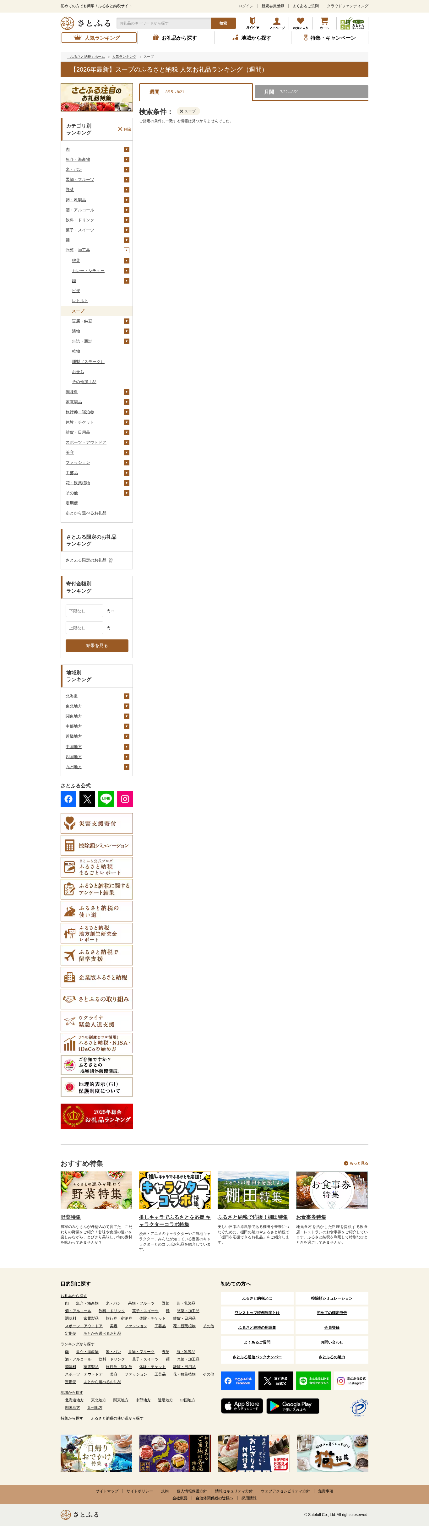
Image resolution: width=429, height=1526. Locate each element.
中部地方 (74, 726)
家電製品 (74, 401)
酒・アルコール (80, 210)
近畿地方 (74, 736)
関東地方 (74, 716)
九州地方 (74, 766)
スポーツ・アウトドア (86, 442)
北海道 (72, 696)
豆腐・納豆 (82, 321)
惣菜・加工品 (78, 250)
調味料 (72, 391)
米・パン (74, 169)
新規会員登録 (273, 6)
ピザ (76, 290)
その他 (72, 493)
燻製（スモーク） (88, 361)
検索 (223, 23)
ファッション (78, 462)
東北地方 (74, 706)
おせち (78, 371)
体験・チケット (80, 422)
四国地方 (74, 756)
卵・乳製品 (76, 200)
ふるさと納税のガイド (253, 23)
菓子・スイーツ (80, 230)
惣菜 (76, 260)
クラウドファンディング (347, 6)
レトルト (80, 300)
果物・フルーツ (80, 179)
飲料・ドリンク (80, 220)
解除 (127, 129)
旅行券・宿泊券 (80, 412)
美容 (70, 452)
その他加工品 (84, 381)
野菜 (70, 189)
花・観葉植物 (78, 483)
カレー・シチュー (88, 270)
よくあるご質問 (305, 6)
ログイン (245, 6)
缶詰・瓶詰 (82, 341)
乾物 (76, 351)
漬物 (76, 331)
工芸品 (72, 472)
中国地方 (74, 746)
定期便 (72, 503)
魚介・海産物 (78, 159)
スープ (78, 311)
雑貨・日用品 (78, 432)
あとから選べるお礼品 (86, 513)
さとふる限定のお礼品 (86, 560)
